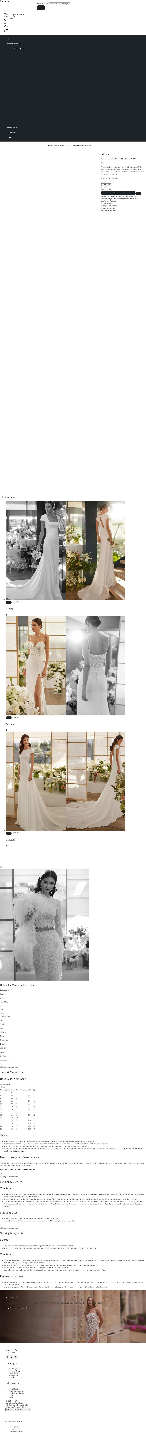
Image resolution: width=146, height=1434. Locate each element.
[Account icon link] (4, 20)
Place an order (118, 193)
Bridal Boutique (14, 1389)
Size (103, 182)
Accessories (13, 1375)
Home (50, 145)
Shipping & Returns (16, 1431)
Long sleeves (4, 1060)
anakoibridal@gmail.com (14, 1403)
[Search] (41, 7)
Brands (12, 1377)
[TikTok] (11, 1357)
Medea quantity (106, 189)
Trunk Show (13, 1373)
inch (3, 1087)
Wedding (55, 145)
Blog (11, 1395)
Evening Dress (14, 1371)
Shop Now (9, 1308)
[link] (6, 14)
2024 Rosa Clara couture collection (76, 145)
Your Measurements (16, 1391)
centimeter (6, 1085)
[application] (20, 43)
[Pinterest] (16, 1357)
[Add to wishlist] (138, 193)
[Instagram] (7, 1357)
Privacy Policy (14, 1427)
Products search (43, 4)
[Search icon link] (4, 23)
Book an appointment (22, 1308)
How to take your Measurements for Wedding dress (18, 1169)
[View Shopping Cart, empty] (5, 31)
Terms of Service (15, 1429)
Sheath (2, 1044)
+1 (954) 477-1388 (11, 1401)
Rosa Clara (62, 145)
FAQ (11, 1397)
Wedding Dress (14, 1369)
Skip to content (5, 1)
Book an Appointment (17, 1393)
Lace (1, 1020)
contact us (132, 199)
